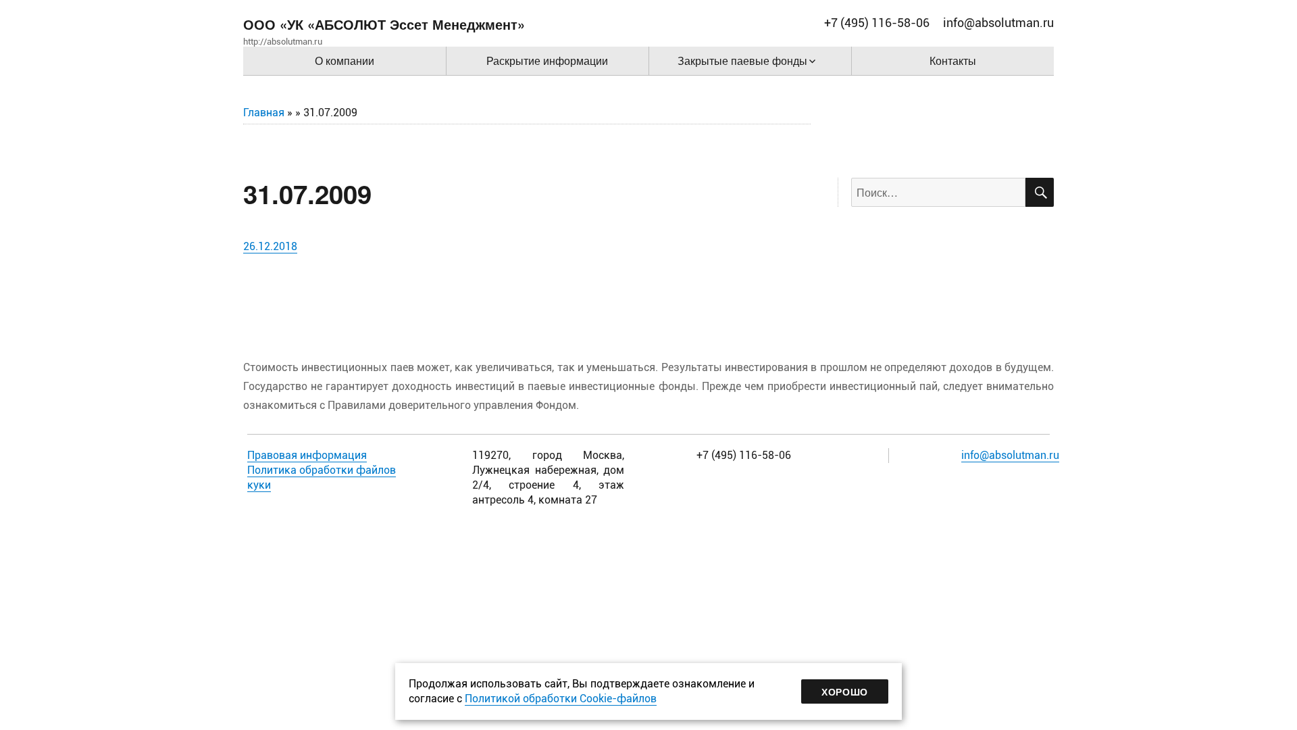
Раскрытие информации (547, 60)
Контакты (953, 60)
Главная (263, 112)
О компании (344, 60)
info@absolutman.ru (1010, 455)
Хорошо (844, 691)
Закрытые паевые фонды (742, 60)
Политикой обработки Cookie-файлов (561, 698)
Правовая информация (307, 455)
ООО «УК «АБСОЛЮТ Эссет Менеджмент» (384, 24)
